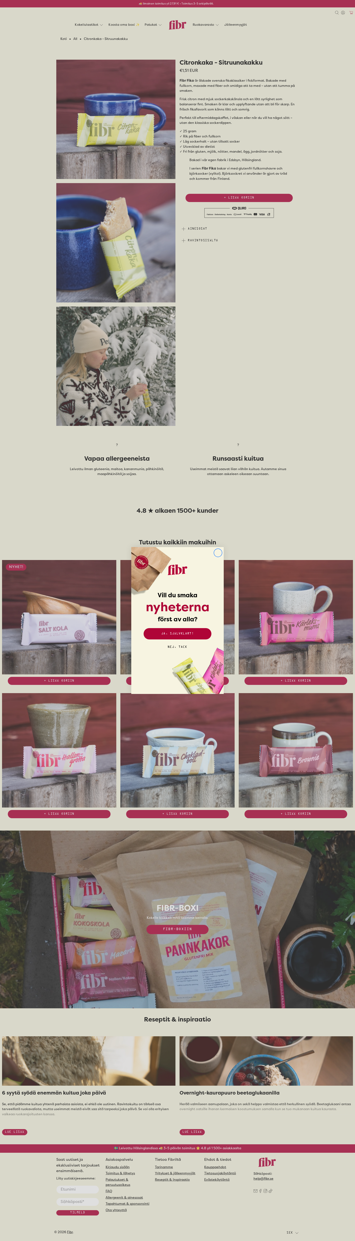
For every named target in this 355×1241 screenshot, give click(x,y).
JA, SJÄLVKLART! (177, 633)
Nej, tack (177, 647)
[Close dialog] (218, 553)
